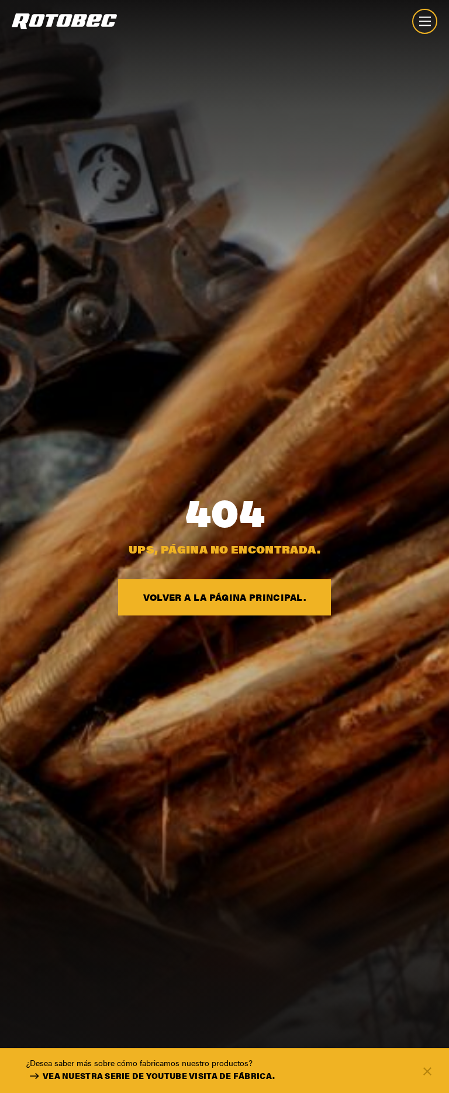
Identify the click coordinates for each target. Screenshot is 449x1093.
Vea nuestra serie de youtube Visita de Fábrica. (159, 1075)
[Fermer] (427, 1070)
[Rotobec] (64, 21)
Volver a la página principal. (224, 597)
